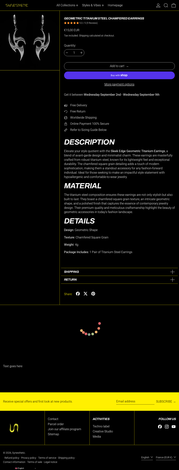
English (145, 457)
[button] (166, 5)
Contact (53, 419)
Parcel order (56, 424)
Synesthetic (18, 452)
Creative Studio (103, 431)
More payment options (119, 84)
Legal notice (50, 462)
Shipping (84, 35)
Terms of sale (34, 462)
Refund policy (11, 457)
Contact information (14, 462)
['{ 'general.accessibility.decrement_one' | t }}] (67, 53)
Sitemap (53, 434)
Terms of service (47, 457)
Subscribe (164, 401)
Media (97, 436)
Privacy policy (28, 457)
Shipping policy (66, 457)
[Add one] (81, 53)
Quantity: (70, 45)
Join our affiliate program (64, 429)
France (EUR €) (164, 457)
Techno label (101, 426)
